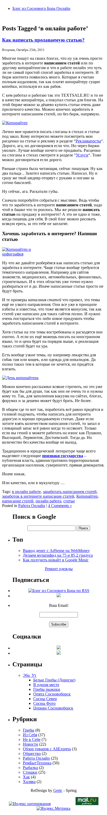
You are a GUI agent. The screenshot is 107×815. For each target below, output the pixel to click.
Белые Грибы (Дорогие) (54, 680)
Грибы (28, 730)
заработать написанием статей (70, 491)
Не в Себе (32, 739)
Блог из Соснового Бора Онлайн (41, 8)
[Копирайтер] (15, 123)
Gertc (57, 790)
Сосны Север (45, 698)
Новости (30, 744)
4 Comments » (60, 505)
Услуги (82, 155)
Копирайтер (87, 496)
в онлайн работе (26, 491)
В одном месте (46, 684)
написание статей (18, 501)
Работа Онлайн (31, 505)
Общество (32, 753)
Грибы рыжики (46, 689)
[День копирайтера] (20, 378)
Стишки (30, 772)
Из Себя (30, 735)
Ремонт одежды (59, 569)
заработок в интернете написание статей (38, 496)
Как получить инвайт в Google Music (56, 560)
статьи (69, 501)
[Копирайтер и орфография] (24, 254)
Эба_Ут (29, 675)
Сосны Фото (44, 703)
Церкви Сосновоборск (53, 708)
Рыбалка (30, 767)
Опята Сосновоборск (52, 694)
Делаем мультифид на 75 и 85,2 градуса (58, 555)
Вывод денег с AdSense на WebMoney (56, 550)
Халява (29, 781)
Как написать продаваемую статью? (43, 40)
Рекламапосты (88, 141)
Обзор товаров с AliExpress (47, 749)
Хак (26, 777)
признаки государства (62, 455)
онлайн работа (48, 501)
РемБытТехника (37, 763)
